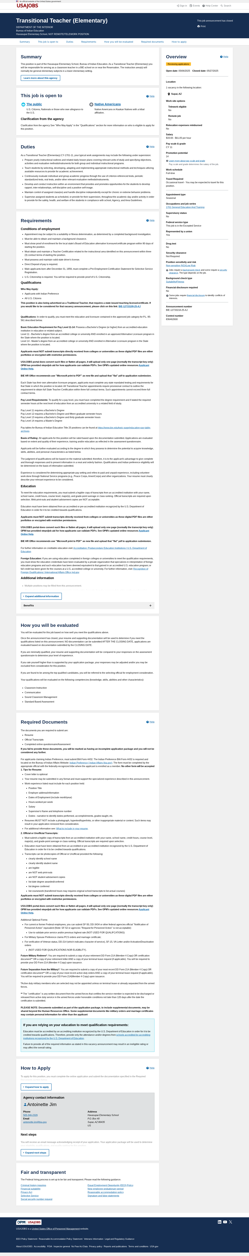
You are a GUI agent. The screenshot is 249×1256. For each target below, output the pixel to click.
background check (191, 270)
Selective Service (30, 1195)
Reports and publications (115, 1246)
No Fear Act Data (79, 1246)
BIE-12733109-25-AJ (130, 306)
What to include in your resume (72, 828)
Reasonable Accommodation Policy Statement (60, 1239)
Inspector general (62, 1246)
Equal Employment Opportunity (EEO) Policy (110, 1185)
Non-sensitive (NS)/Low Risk (181, 265)
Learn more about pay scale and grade (187, 161)
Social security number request (36, 1199)
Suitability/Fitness (175, 282)
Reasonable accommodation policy (106, 1192)
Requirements (88, 41)
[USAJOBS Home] (28, 6)
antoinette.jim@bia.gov (35, 1122)
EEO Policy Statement (26, 1239)
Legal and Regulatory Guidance (119, 1239)
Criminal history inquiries (33, 1185)
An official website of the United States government (40, 1)
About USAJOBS (24, 1246)
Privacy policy (95, 1246)
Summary (25, 41)
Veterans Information (93, 1239)
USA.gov (154, 1246)
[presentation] (197, 94)
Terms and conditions (138, 1246)
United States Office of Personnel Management (56, 1229)
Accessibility (40, 1246)
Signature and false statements (103, 1195)
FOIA (49, 1246)
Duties (69, 41)
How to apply (179, 41)
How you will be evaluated (118, 41)
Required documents (152, 41)
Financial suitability (30, 1189)
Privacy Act (26, 1192)
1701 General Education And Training (185, 207)
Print (203, 26)
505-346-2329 (30, 1115)
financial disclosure (196, 295)
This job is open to (48, 41)
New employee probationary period (105, 1189)
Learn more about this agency (40, 78)
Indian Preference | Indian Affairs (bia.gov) (91, 763)
